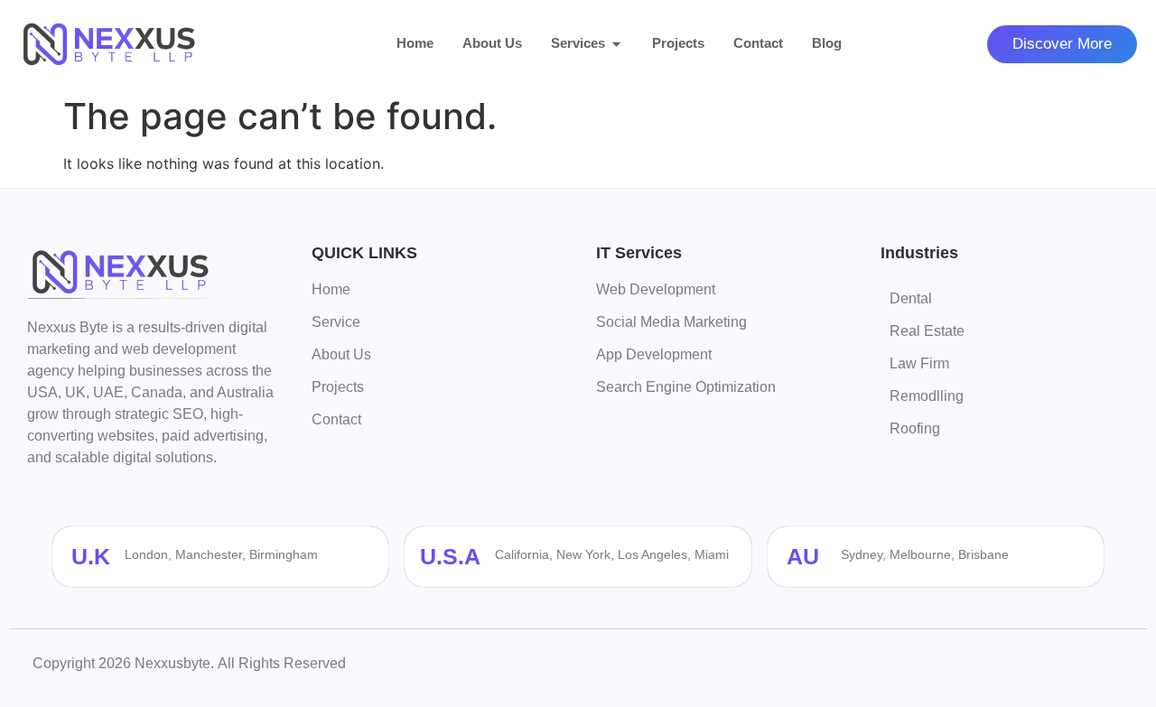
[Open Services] (616, 43)
